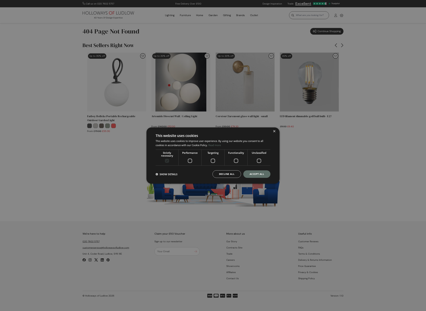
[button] (166, 174)
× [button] (274, 131)
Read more (214, 145)
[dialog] (213, 155)
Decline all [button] (226, 174)
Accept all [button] (257, 174)
